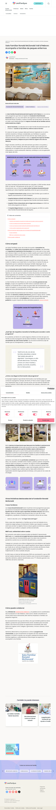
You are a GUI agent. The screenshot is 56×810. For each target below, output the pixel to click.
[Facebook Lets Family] (7, 792)
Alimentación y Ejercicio (12, 771)
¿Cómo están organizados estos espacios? (19, 228)
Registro (42, 790)
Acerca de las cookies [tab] (46, 392)
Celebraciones (24, 771)
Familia (31, 8)
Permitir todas (45, 420)
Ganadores (23, 13)
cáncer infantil (43, 300)
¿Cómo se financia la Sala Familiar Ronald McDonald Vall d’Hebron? (24, 225)
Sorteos (15, 13)
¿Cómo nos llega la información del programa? (20, 223)
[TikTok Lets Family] (19, 792)
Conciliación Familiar (36, 771)
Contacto (42, 791)
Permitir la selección (28, 420)
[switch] (21, 414)
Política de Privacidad (31, 808)
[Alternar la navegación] (6, 3)
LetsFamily (7, 41)
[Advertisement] (28, 25)
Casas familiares (13, 232)
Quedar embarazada (8, 9)
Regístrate (38, 3)
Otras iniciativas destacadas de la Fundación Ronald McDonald (24, 230)
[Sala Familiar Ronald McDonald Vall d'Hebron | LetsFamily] (20, 2)
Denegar (10, 420)
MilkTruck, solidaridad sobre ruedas (17, 235)
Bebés (21, 8)
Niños (26, 8)
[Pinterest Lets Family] (16, 792)
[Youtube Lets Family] (13, 792)
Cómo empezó (11, 219)
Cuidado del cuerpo (49, 771)
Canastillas (8, 13)
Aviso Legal (39, 808)
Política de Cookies (19, 808)
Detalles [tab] (28, 392)
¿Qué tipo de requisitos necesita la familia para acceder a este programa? (26, 221)
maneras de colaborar (22, 612)
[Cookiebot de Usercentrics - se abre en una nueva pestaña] (48, 389)
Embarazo (16, 8)
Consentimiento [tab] (10, 392)
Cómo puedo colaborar (14, 237)
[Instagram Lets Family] (10, 792)
